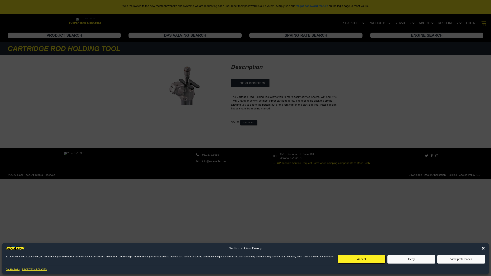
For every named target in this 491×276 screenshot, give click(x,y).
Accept (361, 259)
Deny (411, 259)
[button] (483, 248)
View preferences (461, 259)
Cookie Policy (13, 269)
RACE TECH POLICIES (34, 269)
